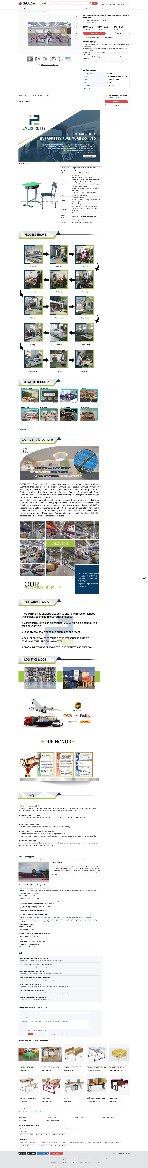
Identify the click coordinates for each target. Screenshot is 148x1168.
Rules (128, 8)
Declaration (90, 1162)
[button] (90, 3)
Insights (106, 1158)
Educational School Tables (59, 1134)
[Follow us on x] (120, 1153)
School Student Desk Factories (27, 1146)
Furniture (25, 11)
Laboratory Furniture (107, 1115)
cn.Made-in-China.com (88, 1159)
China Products (50, 1158)
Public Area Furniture (85, 917)
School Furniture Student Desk (44, 1146)
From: (25, 1013)
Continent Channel (92, 1158)
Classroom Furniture (79, 1115)
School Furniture (33, 11)
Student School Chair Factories (112, 1142)
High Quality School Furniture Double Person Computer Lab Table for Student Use (95, 1098)
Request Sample (109, 37)
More (19, 1148)
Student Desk (32, 917)
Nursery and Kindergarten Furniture (54, 1115)
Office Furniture (76, 917)
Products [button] (43, 3)
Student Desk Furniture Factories (76, 1142)
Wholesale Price (83, 1158)
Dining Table (68, 917)
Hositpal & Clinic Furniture (52, 1120)
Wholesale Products (74, 1158)
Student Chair (39, 917)
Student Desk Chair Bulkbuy (61, 1146)
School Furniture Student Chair (94, 1142)
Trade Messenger (43, 1153)
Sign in (128, 4)
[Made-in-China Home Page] (26, 3)
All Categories (24, 8)
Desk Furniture (33, 1142)
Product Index (100, 1158)
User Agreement (82, 1162)
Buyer (94, 8)
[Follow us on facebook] (117, 1153)
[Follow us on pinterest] (126, 1153)
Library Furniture (60, 917)
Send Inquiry (94, 33)
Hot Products (42, 1158)
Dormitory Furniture (51, 1117)
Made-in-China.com (67, 1159)
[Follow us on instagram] (122, 1153)
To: (26, 1017)
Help (102, 8)
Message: (24, 1021)
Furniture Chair (23, 1142)
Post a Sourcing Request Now (61, 1034)
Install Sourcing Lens (57, 1153)
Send (30, 1034)
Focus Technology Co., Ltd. (63, 1162)
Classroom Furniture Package (43, 1134)
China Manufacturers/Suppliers (61, 1158)
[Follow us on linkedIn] (129, 1153)
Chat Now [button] (119, 33)
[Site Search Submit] (95, 3)
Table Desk (42, 1142)
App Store (22, 1153)
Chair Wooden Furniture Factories (57, 1142)
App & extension (111, 8)
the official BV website (54, 859)
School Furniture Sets (44, 11)
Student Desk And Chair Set (26, 1134)
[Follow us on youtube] (124, 1153)
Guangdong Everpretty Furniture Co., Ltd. (97, 20)
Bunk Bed (53, 917)
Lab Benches (47, 917)
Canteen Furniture (78, 1117)
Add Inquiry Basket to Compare (49, 65)
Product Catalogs (40, 1111)
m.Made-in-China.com (77, 1159)
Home (19, 11)
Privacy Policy (98, 1162)
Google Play (31, 1153)
